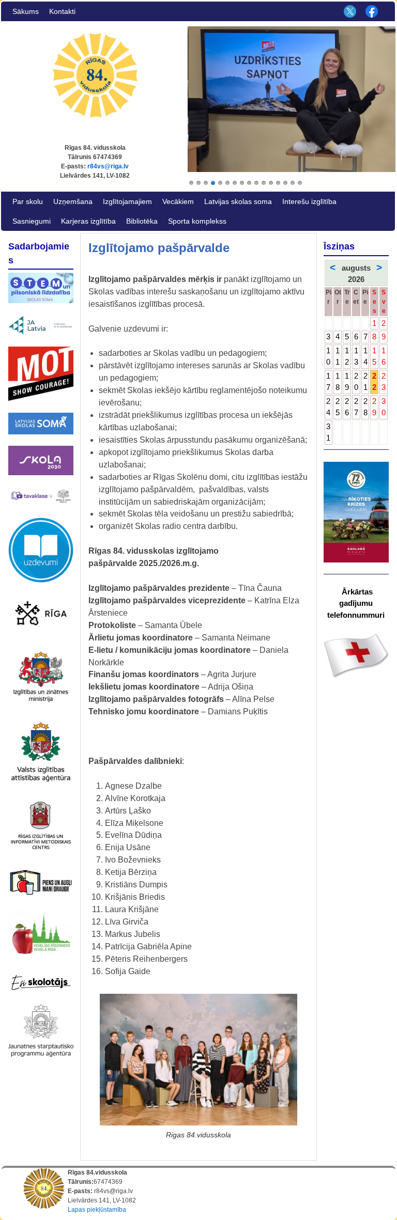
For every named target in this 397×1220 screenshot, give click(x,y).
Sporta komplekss (197, 221)
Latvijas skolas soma (238, 201)
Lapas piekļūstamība (97, 1209)
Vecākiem (178, 201)
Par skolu (27, 201)
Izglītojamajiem (127, 201)
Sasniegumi (31, 221)
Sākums (25, 11)
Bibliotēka (142, 221)
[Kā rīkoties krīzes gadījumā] (356, 512)
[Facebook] (370, 11)
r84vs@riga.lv (108, 166)
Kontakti (62, 11)
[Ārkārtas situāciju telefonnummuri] (356, 655)
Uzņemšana (73, 201)
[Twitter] (348, 11)
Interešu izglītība (309, 201)
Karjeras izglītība (88, 221)
